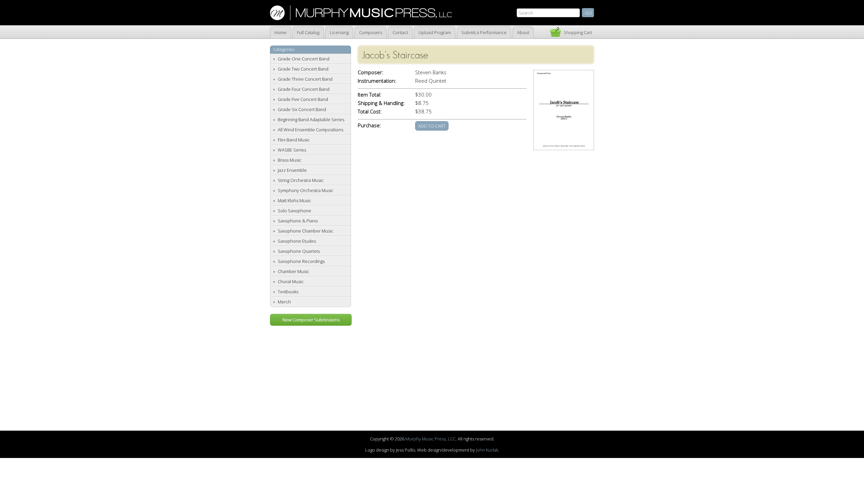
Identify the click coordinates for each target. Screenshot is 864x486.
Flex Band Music (294, 140)
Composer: (370, 72)
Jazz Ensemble (292, 170)
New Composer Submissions (311, 320)
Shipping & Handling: (381, 103)
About (523, 32)
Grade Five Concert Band (303, 99)
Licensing (339, 32)
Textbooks (288, 292)
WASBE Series (292, 150)
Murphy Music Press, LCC (430, 439)
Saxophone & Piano (298, 221)
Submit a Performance (484, 32)
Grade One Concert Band (303, 59)
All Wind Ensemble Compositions (310, 130)
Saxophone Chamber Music (305, 231)
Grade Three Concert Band (305, 79)
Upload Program (434, 32)
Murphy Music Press (361, 12)
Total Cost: (370, 111)
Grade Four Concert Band (303, 89)
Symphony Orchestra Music (305, 190)
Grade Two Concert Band (303, 69)
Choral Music (291, 281)
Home (280, 32)
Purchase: (369, 125)
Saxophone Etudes (297, 241)
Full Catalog (308, 32)
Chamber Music (293, 271)
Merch (284, 302)
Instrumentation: (377, 80)
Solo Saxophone (294, 211)
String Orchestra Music (301, 180)
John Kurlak (487, 450)
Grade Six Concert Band (302, 109)
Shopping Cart (578, 32)
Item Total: (369, 94)
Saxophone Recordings (301, 261)
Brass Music (289, 160)
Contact (400, 32)
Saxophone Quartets (299, 251)
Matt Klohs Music (294, 200)
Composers (370, 32)
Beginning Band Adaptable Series (311, 119)
